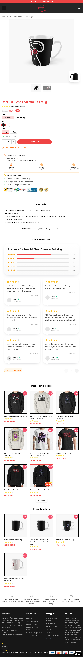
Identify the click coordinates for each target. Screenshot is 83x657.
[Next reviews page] (77, 371)
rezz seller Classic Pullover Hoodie (41, 490)
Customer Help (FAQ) (53, 635)
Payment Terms (51, 624)
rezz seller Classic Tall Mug (65, 540)
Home (4, 17)
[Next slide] (78, 51)
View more (41, 500)
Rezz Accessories (15, 17)
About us (29, 618)
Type (3, 114)
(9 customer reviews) (18, 107)
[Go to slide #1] (36, 88)
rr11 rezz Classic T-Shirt (64, 453)
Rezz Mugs (28, 17)
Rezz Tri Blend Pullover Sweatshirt (15, 416)
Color (3, 121)
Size (3, 128)
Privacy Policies (31, 624)
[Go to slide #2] (47, 88)
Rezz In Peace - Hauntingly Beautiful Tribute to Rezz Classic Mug (41, 542)
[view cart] (79, 8)
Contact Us (49, 632)
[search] (75, 8)
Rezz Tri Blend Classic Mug (13, 540)
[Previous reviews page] (66, 371)
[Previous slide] (5, 51)
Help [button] (79, 654)
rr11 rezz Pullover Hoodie (13, 490)
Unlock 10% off (4, 647)
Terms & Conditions (32, 621)
